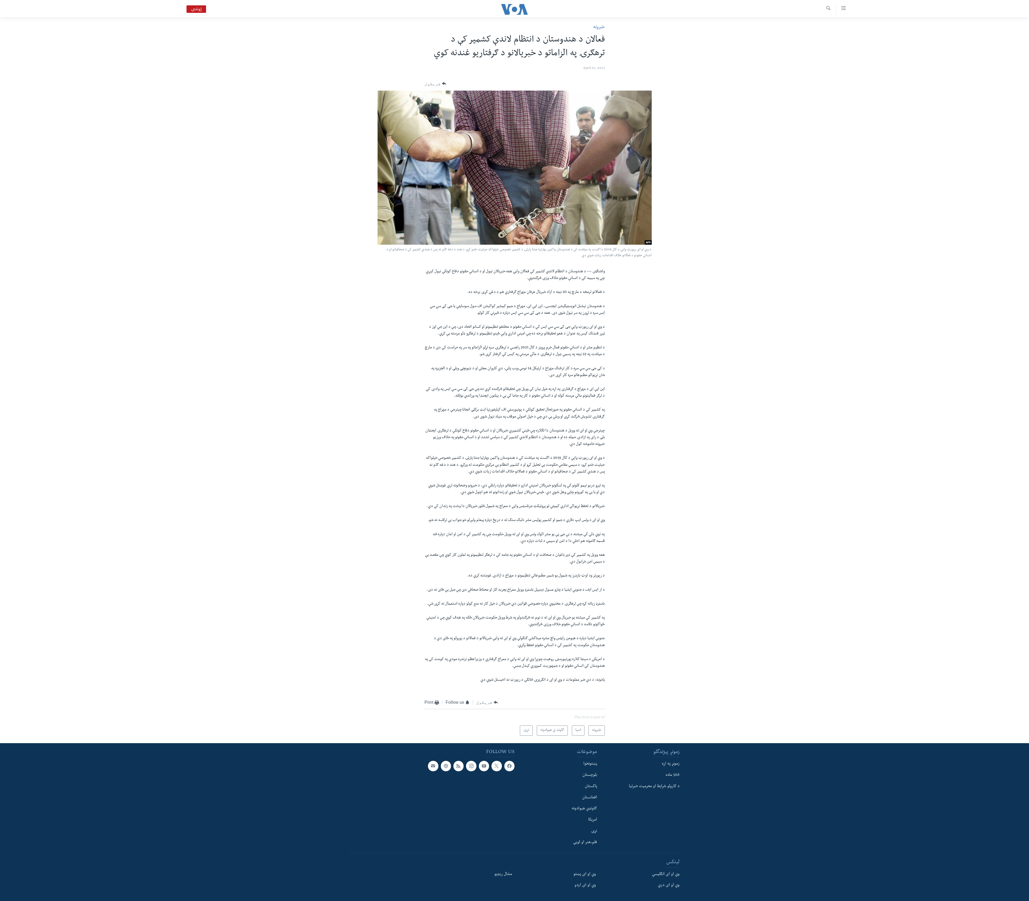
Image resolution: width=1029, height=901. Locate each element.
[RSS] (458, 766)
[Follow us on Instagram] (471, 766)
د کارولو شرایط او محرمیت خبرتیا (654, 786)
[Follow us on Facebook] (509, 766)
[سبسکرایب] (433, 766)
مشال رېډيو (503, 874)
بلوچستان (589, 775)
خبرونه (599, 27)
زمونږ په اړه (671, 764)
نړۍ (594, 831)
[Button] (435, 83)
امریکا (592, 820)
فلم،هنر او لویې (585, 842)
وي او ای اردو (585, 885)
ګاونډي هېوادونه (584, 809)
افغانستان (589, 797)
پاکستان (591, 786)
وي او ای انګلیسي (666, 874)
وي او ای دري (669, 885)
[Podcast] (446, 766)
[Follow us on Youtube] (484, 766)
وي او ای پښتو (584, 874)
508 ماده (673, 775)
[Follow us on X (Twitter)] (496, 766)
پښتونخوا (590, 764)
